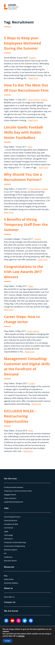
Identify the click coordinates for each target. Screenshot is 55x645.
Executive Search (10, 560)
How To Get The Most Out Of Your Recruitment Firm (26, 88)
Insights (32, 57)
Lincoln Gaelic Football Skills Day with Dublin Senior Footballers (23, 132)
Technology (8, 535)
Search (13, 494)
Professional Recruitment (13, 487)
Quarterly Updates (11, 583)
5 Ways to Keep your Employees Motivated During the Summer (22, 43)
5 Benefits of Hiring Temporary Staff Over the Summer (26, 224)
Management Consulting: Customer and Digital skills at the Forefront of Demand (27, 366)
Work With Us (9, 597)
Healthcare (8, 557)
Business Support (10, 549)
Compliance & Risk (11, 524)
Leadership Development (13, 502)
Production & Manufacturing (15, 542)
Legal (6, 531)
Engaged (7, 494)
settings (21, 636)
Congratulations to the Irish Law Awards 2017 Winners (23, 271)
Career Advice (34, 99)
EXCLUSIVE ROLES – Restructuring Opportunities (20, 416)
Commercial (8, 528)
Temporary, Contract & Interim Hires (18, 491)
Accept (7, 641)
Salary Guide (8, 579)
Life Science (8, 539)
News (30, 146)
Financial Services (10, 520)
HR (5, 553)
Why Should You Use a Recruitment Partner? (23, 177)
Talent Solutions (10, 498)
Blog (5, 575)
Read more (33, 78)
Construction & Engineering (14, 546)
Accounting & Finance (12, 517)
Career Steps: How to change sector (22, 319)
